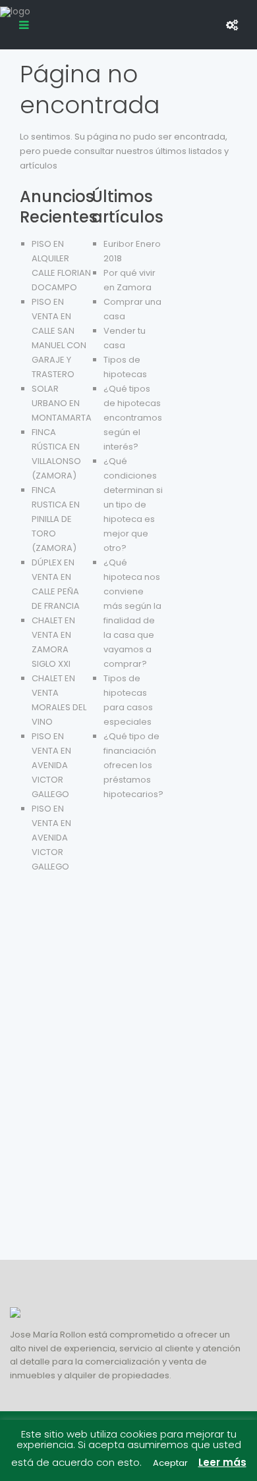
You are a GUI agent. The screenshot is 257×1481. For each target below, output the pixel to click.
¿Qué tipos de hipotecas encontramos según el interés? (132, 417)
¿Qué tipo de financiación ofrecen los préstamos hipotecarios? (133, 765)
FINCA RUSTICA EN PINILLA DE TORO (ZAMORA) (56, 519)
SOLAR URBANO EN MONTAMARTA (62, 403)
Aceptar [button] (170, 1463)
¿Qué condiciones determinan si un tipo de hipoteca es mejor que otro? (133, 504)
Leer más (222, 1462)
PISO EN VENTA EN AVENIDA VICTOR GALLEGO (51, 765)
